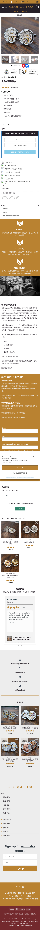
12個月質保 (8, 162)
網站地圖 (6, 835)
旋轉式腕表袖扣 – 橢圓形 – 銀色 (10, 543)
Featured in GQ (6, 2)
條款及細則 (7, 824)
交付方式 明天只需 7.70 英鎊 (13, 169)
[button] (37, 453)
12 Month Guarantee (29, 2)
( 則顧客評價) (14, 87)
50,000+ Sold (16, 2)
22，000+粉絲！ (9, 914)
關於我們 (6, 797)
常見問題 (6, 805)
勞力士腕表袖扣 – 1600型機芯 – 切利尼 (10, 760)
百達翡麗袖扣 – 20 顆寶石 (30, 728)
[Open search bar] (6, 7)
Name (4, 428)
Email (4, 436)
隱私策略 (6, 828)
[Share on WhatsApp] (3, 197)
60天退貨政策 (9, 179)
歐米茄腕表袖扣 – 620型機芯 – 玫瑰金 (30, 760)
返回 (16, 914)
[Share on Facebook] (6, 197)
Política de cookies (11, 477)
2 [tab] (10, 643)
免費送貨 (32, 913)
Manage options (20, 473)
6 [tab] (21, 643)
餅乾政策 (6, 831)
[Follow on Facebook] (17, 887)
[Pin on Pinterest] (17, 197)
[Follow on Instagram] (20, 887)
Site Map (20, 916)
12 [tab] (21, 646)
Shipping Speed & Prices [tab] (11, 215)
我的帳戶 (26, 913)
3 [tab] (13, 643)
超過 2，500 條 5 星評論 (12, 175)
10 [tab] (33, 643)
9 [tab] (30, 643)
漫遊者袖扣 (12, 193)
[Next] (35, 35)
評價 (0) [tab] (5, 212)
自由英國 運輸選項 (10, 165)
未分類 (3, 77)
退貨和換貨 (7, 820)
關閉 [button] (37, 2)
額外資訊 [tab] (5, 208)
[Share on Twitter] (10, 197)
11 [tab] (19, 646)
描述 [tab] (4, 205)
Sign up (20, 868)
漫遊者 (7, 368)
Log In (20, 508)
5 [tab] (19, 643)
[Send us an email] (23, 887)
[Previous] (4, 35)
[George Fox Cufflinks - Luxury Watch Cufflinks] (21, 7)
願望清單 (21, 914)
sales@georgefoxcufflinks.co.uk (12, 388)
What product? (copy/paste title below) (15, 444)
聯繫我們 (6, 801)
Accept (20, 467)
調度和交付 (7, 809)
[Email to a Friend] (13, 197)
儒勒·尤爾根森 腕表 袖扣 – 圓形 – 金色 (10, 576)
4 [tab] (16, 643)
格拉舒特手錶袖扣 (29, 542)
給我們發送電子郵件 (12, 363)
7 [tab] (24, 643)
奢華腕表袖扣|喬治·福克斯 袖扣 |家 (13, 913)
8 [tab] (27, 643)
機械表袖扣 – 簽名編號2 (10, 728)
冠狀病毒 (6, 813)
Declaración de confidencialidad (25, 477)
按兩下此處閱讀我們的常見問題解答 (13, 417)
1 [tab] (7, 643)
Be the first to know (20, 152)
